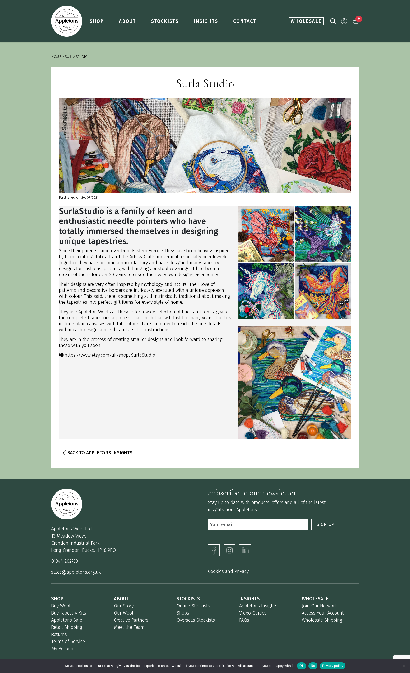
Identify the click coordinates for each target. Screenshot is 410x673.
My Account (63, 648)
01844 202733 (64, 561)
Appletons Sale (66, 620)
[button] (344, 21)
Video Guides (252, 613)
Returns (59, 634)
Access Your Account (323, 613)
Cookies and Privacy (228, 571)
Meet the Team (129, 627)
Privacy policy (332, 666)
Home (56, 56)
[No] (404, 665)
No (313, 666)
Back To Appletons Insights (99, 453)
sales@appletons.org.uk (76, 572)
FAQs (244, 620)
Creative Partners (131, 620)
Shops (183, 613)
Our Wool (123, 613)
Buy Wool (60, 606)
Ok (301, 666)
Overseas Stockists (196, 620)
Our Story (124, 606)
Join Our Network (319, 606)
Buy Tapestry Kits (68, 613)
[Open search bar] (333, 20)
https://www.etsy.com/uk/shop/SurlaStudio (110, 355)
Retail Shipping (66, 627)
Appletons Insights (258, 606)
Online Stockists (193, 606)
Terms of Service (68, 641)
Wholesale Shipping (322, 620)
